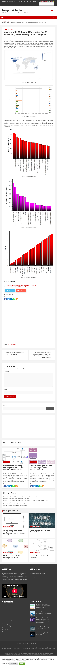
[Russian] (52, 1)
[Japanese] (49, 1)
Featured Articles (43, 15)
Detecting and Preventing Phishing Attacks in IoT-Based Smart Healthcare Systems (14, 468)
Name (5, 389)
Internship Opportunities (43, 24)
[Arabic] (40, 1)
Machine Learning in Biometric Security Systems (40, 531)
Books (3, 610)
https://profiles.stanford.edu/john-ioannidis (16, 287)
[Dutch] (42, 1)
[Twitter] (8, 299)
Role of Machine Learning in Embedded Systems (15, 504)
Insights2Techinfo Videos (42, 33)
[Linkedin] (11, 299)
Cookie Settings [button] (13, 663)
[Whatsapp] (14, 299)
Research (10, 29)
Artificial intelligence (7, 606)
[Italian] (48, 1)
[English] (44, 1)
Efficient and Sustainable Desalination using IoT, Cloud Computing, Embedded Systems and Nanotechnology (45, 620)
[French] (45, 1)
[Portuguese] (51, 1)
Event (5, 29)
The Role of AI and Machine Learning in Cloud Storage (12, 557)
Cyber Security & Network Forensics (11, 612)
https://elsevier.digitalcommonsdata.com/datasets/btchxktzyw (21, 285)
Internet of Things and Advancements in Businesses (16, 498)
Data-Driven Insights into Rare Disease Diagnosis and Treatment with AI (41, 468)
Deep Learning (5, 614)
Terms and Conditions (43, 38)
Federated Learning (7, 620)
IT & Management (6, 624)
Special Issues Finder (43, 42)
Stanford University (18, 40)
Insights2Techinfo (14, 10)
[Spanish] (53, 1)
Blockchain (4, 608)
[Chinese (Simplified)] (41, 1)
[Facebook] (5, 299)
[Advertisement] (28, 311)
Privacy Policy (5, 663)
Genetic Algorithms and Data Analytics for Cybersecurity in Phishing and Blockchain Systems (14, 532)
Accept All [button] (22, 663)
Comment (6, 371)
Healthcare (7, 462)
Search (5, 405)
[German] (46, 1)
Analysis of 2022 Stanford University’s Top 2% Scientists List (15, 353)
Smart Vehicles (6, 630)
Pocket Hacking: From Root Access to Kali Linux (15, 505)
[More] (17, 299)
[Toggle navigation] (2, 17)
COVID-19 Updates (43, 29)
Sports (3, 632)
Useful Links (42, 20)
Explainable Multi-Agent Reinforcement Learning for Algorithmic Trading (20, 496)
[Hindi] (47, 1)
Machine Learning (8, 526)
